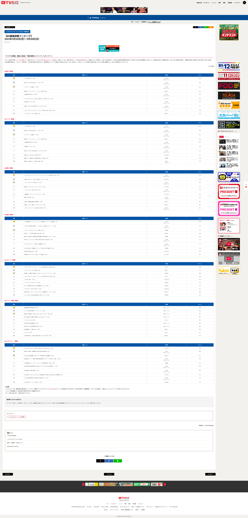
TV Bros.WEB (96, 506)
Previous (83, 484)
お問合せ (137, 509)
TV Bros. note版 (104, 506)
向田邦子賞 (199, 2)
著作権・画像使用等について (127, 509)
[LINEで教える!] (205, 27)
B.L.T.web (89, 506)
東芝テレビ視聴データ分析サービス (15, 442)
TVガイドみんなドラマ (124, 506)
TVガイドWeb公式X (174, 506)
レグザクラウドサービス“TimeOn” (14, 439)
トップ (107, 503)
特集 (219, 2)
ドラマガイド (206, 2)
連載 (224, 2)
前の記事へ (7, 474)
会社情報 (143, 509)
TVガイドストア (149, 506)
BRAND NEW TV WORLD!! (13, 446)
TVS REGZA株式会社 (11, 435)
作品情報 (230, 2)
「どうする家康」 (21, 60)
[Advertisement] (229, 51)
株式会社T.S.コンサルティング (161, 506)
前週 (80, 60)
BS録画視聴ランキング (10, 27)
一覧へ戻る (109, 474)
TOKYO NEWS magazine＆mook (78, 506)
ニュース (214, 2)
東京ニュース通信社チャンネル (138, 506)
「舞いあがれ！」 (47, 60)
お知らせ (106, 509)
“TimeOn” (52, 389)
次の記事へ (210, 474)
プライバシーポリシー (114, 509)
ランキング (237, 2)
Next (164, 484)
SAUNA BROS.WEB (114, 506)
